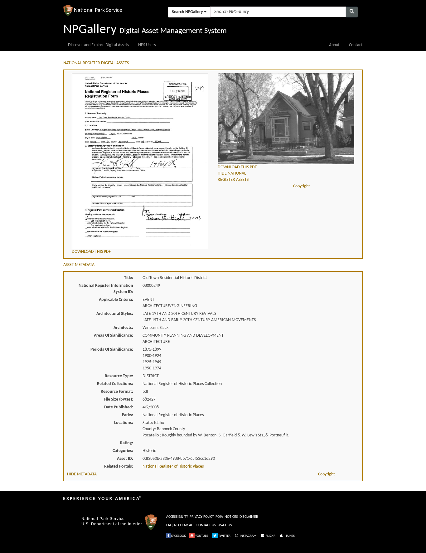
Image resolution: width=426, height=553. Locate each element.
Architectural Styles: (114, 313)
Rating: (126, 443)
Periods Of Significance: (111, 349)
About (334, 45)
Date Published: (118, 407)
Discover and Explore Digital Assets (98, 45)
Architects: (123, 327)
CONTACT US (206, 525)
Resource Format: (117, 391)
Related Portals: (118, 466)
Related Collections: (115, 384)
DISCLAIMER (249, 517)
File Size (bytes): (118, 399)
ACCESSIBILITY (177, 517)
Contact (356, 45)
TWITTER (224, 536)
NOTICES (231, 517)
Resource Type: (119, 376)
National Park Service (103, 519)
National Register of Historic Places (173, 466)
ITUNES (289, 536)
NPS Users (147, 45)
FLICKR (270, 536)
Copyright (301, 186)
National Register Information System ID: (106, 288)
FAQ (169, 525)
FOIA (219, 517)
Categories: (123, 451)
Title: (128, 278)
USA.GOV (225, 525)
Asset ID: (125, 458)
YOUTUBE (201, 536)
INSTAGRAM (247, 536)
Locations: (123, 423)
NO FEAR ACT (184, 525)
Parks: (127, 415)
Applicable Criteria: (116, 299)
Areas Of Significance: (113, 335)
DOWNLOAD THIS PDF (91, 251)
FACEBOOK (178, 536)
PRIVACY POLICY (202, 517)
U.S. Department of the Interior (111, 524)
